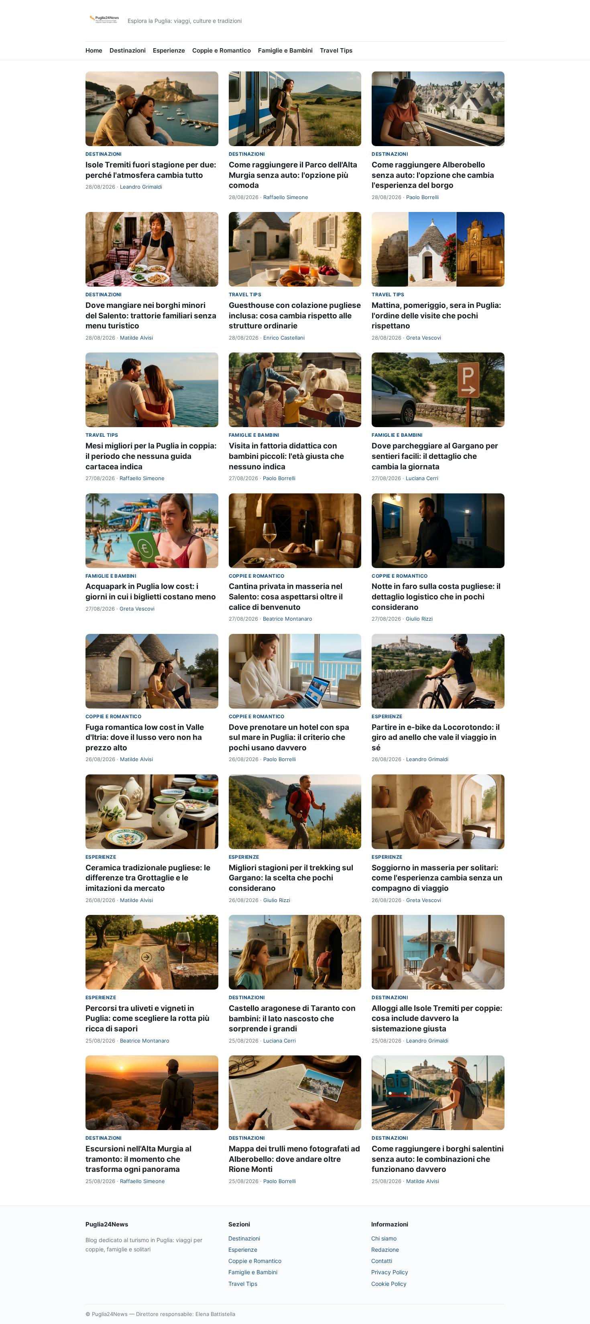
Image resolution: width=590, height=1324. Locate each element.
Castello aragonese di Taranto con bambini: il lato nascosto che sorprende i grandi (292, 1018)
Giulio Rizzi (419, 618)
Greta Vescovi (423, 337)
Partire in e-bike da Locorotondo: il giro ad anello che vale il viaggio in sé (436, 737)
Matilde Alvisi (136, 337)
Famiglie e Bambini (285, 50)
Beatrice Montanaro (287, 618)
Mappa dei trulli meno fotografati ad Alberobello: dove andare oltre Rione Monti (294, 1159)
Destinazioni (128, 50)
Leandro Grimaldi (141, 186)
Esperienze (169, 50)
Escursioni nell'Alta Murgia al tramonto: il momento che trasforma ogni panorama (138, 1159)
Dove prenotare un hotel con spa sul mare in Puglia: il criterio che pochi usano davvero (289, 737)
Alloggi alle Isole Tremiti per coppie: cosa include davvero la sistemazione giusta (437, 1018)
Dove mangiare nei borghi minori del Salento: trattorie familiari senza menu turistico (150, 315)
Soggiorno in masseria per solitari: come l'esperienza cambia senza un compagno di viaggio (437, 878)
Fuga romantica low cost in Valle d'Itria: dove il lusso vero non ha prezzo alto (144, 737)
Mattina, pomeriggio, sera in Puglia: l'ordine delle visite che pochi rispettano (436, 315)
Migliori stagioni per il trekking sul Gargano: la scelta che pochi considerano (291, 878)
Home (93, 50)
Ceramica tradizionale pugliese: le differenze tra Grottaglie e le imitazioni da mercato (147, 878)
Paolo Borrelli (422, 197)
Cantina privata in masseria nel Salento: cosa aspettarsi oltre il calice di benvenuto (286, 596)
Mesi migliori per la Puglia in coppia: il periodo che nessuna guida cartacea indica (151, 456)
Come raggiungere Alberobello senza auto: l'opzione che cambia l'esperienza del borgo (433, 175)
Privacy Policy (389, 1272)
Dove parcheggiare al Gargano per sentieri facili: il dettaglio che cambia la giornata (435, 456)
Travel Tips (336, 50)
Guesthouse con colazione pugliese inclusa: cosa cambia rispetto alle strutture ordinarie (295, 315)
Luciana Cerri (422, 478)
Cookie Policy (389, 1283)
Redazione (385, 1249)
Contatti (381, 1260)
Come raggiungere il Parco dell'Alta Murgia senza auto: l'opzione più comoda (293, 175)
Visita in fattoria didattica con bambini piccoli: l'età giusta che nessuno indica (286, 456)
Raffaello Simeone (285, 197)
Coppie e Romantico (221, 50)
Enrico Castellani (284, 337)
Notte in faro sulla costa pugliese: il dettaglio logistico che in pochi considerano (436, 596)
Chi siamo (384, 1238)
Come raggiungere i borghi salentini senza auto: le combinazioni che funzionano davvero (438, 1159)
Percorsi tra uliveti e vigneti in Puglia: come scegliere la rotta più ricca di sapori (147, 1018)
